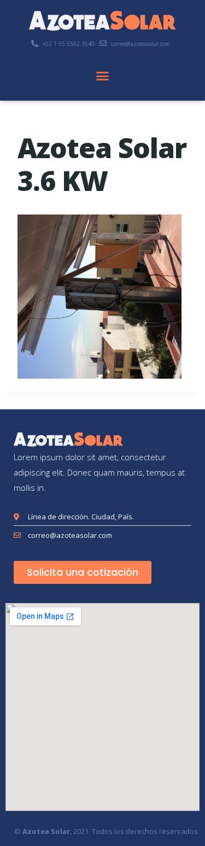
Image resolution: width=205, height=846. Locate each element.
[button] (102, 76)
